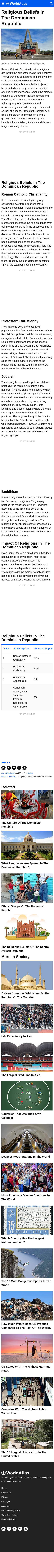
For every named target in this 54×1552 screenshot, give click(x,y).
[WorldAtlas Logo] (17, 3)
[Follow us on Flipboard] (3, 1529)
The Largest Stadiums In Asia (20, 1075)
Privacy (4, 1497)
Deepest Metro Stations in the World (25, 1156)
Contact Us (6, 1493)
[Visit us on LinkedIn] (26, 1529)
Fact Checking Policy (10, 1510)
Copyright (5, 1502)
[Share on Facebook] (9, 768)
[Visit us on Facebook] (9, 1529)
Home (4, 1488)
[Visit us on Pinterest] (20, 1529)
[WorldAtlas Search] (51, 3)
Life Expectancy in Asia (16, 1036)
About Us (5, 1506)
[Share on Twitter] (14, 768)
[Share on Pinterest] (19, 768)
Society (30, 773)
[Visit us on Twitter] (14, 1529)
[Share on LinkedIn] (24, 768)
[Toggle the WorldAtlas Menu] (2, 3)
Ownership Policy (8, 1519)
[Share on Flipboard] (3, 768)
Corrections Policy (9, 1515)
